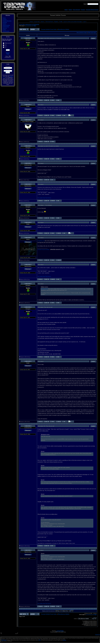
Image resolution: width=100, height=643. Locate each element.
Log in (84, 21)
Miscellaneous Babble (63, 29)
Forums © (97, 634)
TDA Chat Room (49, 21)
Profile (61, 21)
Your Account (76, 9)
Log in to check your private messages (72, 21)
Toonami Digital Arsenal (92, 9)
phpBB (56, 631)
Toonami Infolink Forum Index (49, 29)
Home (66, 9)
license (64, 640)
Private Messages (7, 20)
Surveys (5, 28)
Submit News (6, 26)
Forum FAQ (37, 21)
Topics (70, 9)
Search (4, 23)
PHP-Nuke (4, 640)
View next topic (92, 32)
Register (56, 21)
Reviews (5, 22)
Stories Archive (6, 25)
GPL (40, 640)
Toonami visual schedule (43, 249)
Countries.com (41, 240)
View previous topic (82, 32)
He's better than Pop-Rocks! (44, 197)
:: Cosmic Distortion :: (60, 630)
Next (35, 25)
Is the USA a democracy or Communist (29, 24)
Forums (83, 9)
